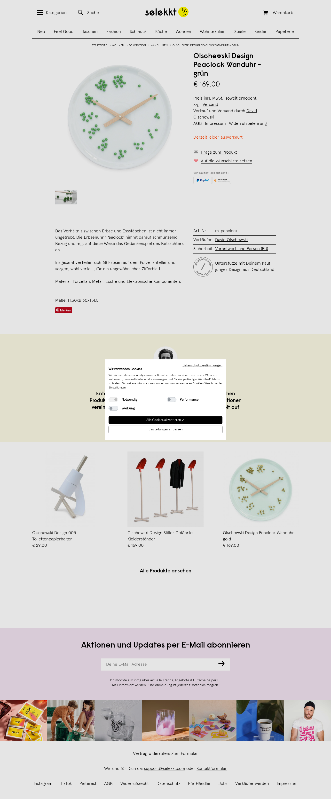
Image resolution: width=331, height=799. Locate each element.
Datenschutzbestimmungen (202, 365)
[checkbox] (113, 399)
